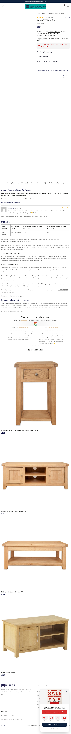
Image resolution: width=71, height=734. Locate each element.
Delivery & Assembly (45, 52)
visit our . (8, 292)
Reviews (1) (41, 183)
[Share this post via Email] (68, 78)
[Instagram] (4, 726)
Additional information (26, 183)
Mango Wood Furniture (58, 70)
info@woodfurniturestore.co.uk (13, 719)
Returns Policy (43, 57)
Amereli (49, 13)
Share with (65, 76)
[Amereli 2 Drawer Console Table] (69, 17)
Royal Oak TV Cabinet (8, 672)
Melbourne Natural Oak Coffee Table (12, 592)
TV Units (66, 70)
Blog (38, 695)
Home (38, 13)
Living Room (49, 70)
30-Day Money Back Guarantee (48, 61)
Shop (43, 13)
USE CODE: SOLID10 (54, 724)
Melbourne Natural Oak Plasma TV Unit (13, 511)
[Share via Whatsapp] (66, 78)
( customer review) (49, 17)
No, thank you (54, 728)
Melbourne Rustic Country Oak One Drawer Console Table (19, 430)
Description (11, 183)
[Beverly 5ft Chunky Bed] (66, 17)
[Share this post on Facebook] (63, 78)
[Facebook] (1, 726)
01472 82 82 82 (9, 715)
